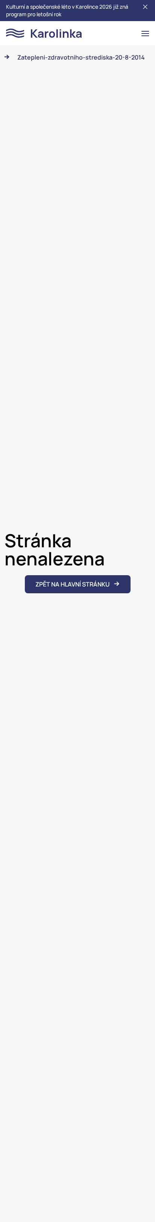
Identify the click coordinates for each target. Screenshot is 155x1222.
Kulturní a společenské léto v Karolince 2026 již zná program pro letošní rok (67, 10)
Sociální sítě (77, 1203)
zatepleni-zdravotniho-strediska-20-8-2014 (81, 57)
